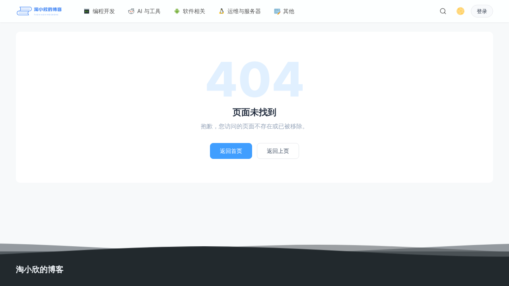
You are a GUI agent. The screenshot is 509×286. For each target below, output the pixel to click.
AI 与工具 (149, 11)
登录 (482, 11)
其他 (288, 11)
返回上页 (278, 150)
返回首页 (231, 150)
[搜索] (443, 11)
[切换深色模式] (460, 11)
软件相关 (194, 11)
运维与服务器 (244, 11)
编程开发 (104, 11)
